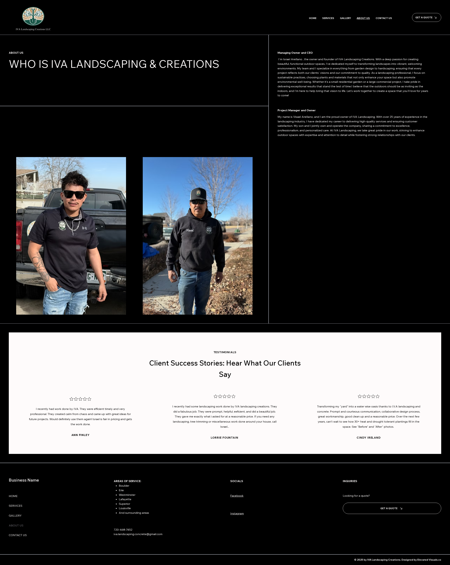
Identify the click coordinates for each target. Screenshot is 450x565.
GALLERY (15, 515)
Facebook (236, 495)
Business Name (24, 480)
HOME (13, 496)
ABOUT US (16, 525)
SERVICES (15, 505)
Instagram (237, 513)
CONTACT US (18, 535)
